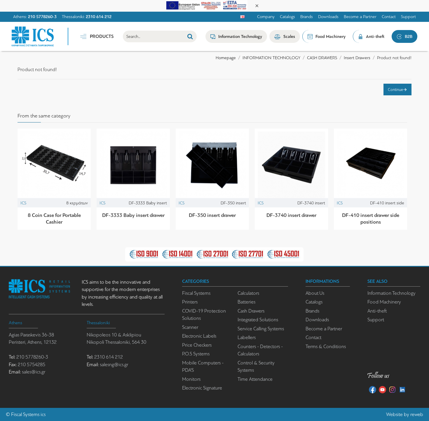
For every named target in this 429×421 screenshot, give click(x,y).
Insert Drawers (357, 57)
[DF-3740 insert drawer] (291, 165)
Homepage (226, 57)
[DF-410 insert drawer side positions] (370, 165)
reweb (416, 414)
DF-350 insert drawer (212, 215)
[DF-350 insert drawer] (212, 165)
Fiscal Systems (25, 414)
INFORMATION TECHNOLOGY (271, 57)
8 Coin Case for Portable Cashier (54, 218)
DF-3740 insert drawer (291, 215)
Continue (395, 89)
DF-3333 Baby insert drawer (133, 215)
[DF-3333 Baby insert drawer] (133, 165)
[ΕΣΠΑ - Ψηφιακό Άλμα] (206, 5)
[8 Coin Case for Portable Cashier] (54, 165)
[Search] (190, 36)
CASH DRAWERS (322, 57)
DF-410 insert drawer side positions (370, 218)
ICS (23, 202)
